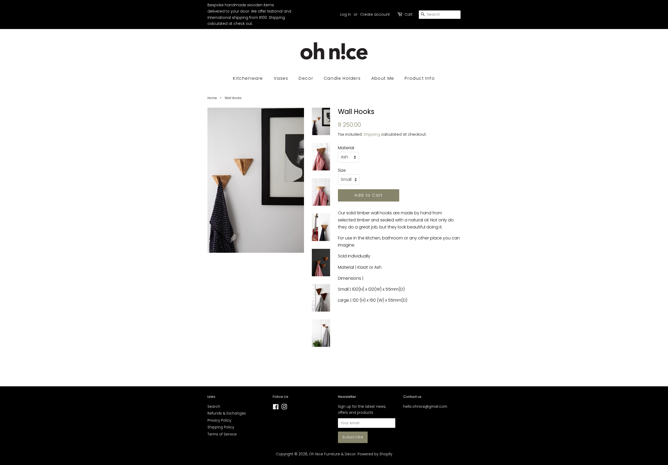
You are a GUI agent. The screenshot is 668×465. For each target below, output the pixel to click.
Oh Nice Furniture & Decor (332, 454)
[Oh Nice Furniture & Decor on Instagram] (284, 407)
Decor (306, 78)
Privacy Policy (219, 420)
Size (342, 170)
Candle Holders (342, 78)
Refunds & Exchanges (226, 413)
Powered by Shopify (374, 454)
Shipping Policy (220, 427)
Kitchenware (248, 78)
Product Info (420, 78)
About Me (382, 78)
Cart (408, 14)
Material (346, 148)
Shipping (371, 134)
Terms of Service (222, 434)
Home (212, 98)
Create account (375, 14)
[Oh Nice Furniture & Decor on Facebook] (276, 407)
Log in (345, 14)
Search (213, 406)
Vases (281, 78)
